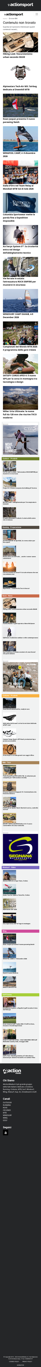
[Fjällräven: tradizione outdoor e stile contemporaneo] (20, 632)
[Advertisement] (20, 1163)
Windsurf (7, 1115)
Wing (5, 1118)
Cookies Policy (14, 1361)
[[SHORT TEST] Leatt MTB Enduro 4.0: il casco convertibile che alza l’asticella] (20, 818)
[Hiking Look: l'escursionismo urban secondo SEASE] (20, 603)
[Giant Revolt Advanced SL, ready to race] (20, 703)
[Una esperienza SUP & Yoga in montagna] (20, 918)
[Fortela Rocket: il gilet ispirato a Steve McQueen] (20, 618)
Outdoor (7, 1102)
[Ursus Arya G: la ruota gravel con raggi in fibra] (20, 749)
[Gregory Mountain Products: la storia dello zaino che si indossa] (20, 512)
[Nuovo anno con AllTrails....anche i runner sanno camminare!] (20, 551)
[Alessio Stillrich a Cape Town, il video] (20, 875)
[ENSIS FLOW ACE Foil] (20, 981)
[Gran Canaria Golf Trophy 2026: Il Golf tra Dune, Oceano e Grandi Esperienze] (20, 1018)
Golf (5, 1120)
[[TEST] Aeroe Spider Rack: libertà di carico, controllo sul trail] (20, 802)
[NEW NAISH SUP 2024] (20, 904)
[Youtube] (5, 1132)
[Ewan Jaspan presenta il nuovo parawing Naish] (20, 939)
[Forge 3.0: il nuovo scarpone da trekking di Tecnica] (20, 482)
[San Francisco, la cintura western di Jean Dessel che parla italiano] (20, 646)
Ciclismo (7, 1110)
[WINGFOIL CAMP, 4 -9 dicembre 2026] (20, 953)
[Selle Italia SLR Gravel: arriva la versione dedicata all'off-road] (20, 717)
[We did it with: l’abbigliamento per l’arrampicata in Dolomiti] (20, 496)
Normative (20, 1365)
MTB (5, 1113)
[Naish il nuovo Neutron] (20, 967)
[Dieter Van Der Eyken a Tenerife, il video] (20, 889)
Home (5, 19)
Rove (5, 1107)
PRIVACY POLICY (27, 1361)
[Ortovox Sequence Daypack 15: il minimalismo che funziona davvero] (20, 786)
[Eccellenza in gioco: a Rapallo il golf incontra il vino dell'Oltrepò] (20, 1002)
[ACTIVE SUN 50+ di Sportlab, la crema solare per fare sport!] (20, 535)
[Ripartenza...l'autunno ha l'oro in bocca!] (20, 583)
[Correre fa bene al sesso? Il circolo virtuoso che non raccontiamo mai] (20, 567)
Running (7, 1105)
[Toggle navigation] (37, 14)
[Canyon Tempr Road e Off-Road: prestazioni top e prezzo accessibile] (20, 733)
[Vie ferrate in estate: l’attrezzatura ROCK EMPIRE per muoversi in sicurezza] (20, 466)
